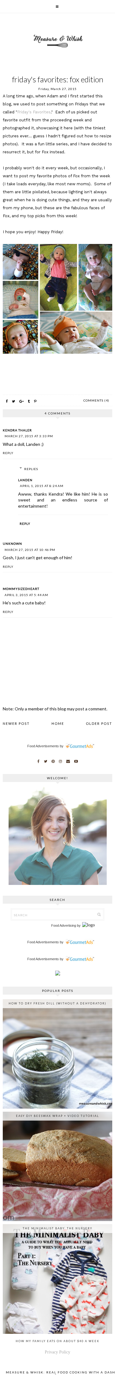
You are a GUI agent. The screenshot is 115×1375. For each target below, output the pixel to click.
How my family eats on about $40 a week (57, 1341)
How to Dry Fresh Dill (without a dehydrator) (57, 1003)
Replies (31, 469)
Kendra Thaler (17, 430)
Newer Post (16, 723)
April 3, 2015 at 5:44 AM (26, 595)
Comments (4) (96, 400)
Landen (25, 480)
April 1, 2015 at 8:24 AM (41, 486)
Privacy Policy (57, 1352)
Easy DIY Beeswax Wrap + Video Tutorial (57, 1116)
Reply (8, 453)
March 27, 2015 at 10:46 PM (30, 550)
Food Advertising (63, 925)
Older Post (99, 723)
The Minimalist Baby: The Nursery (57, 1228)
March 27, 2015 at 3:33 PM (29, 436)
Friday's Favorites (34, 112)
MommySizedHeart (21, 589)
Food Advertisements (43, 746)
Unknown (12, 543)
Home (58, 723)
